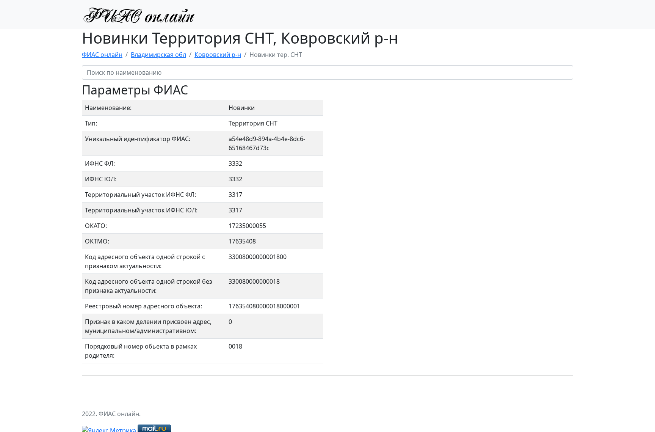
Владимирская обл (158, 54)
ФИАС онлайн (102, 54)
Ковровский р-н (217, 54)
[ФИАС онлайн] (139, 14)
